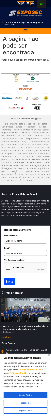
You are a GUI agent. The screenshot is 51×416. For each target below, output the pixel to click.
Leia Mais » (7, 337)
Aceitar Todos (25, 395)
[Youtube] (32, 3)
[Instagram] (23, 3)
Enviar (10, 281)
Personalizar (25, 403)
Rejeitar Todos (25, 410)
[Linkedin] (28, 3)
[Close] (49, 355)
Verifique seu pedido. (14, 260)
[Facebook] (19, 3)
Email (7, 248)
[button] (25, 30)
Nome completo (12, 235)
